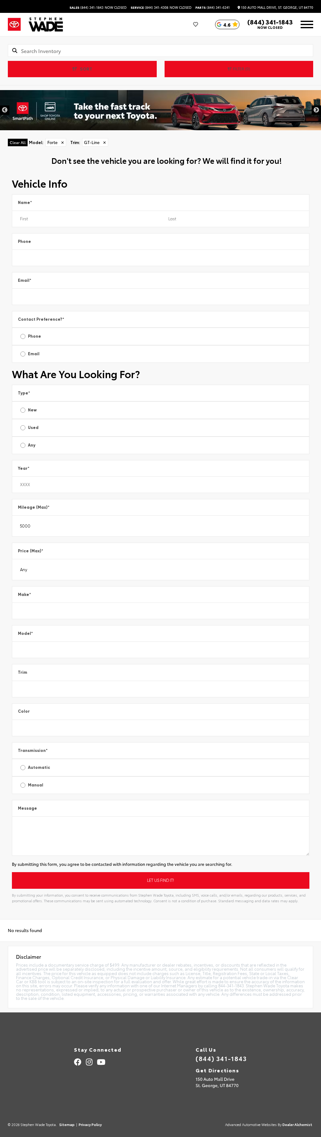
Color (24, 711)
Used (33, 427)
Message (27, 808)
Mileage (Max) (34, 507)
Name (25, 202)
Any (31, 445)
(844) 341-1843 (86, 7)
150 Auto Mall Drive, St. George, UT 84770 (276, 7)
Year (23, 468)
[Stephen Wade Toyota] (46, 24)
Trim (22, 672)
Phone (24, 241)
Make (24, 594)
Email (24, 280)
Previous (4, 110)
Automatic (39, 767)
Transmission (33, 750)
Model (25, 633)
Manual (35, 785)
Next (316, 110)
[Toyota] (14, 24)
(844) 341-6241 (212, 7)
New (32, 410)
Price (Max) (30, 551)
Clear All (18, 142)
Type (24, 393)
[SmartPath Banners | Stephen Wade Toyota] (160, 110)
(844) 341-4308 (149, 7)
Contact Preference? (41, 319)
